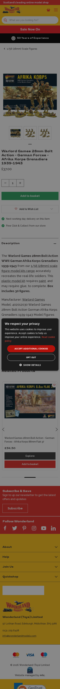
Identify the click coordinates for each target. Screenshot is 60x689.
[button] (30, 365)
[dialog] (30, 344)
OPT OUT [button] (31, 357)
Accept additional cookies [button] (31, 348)
